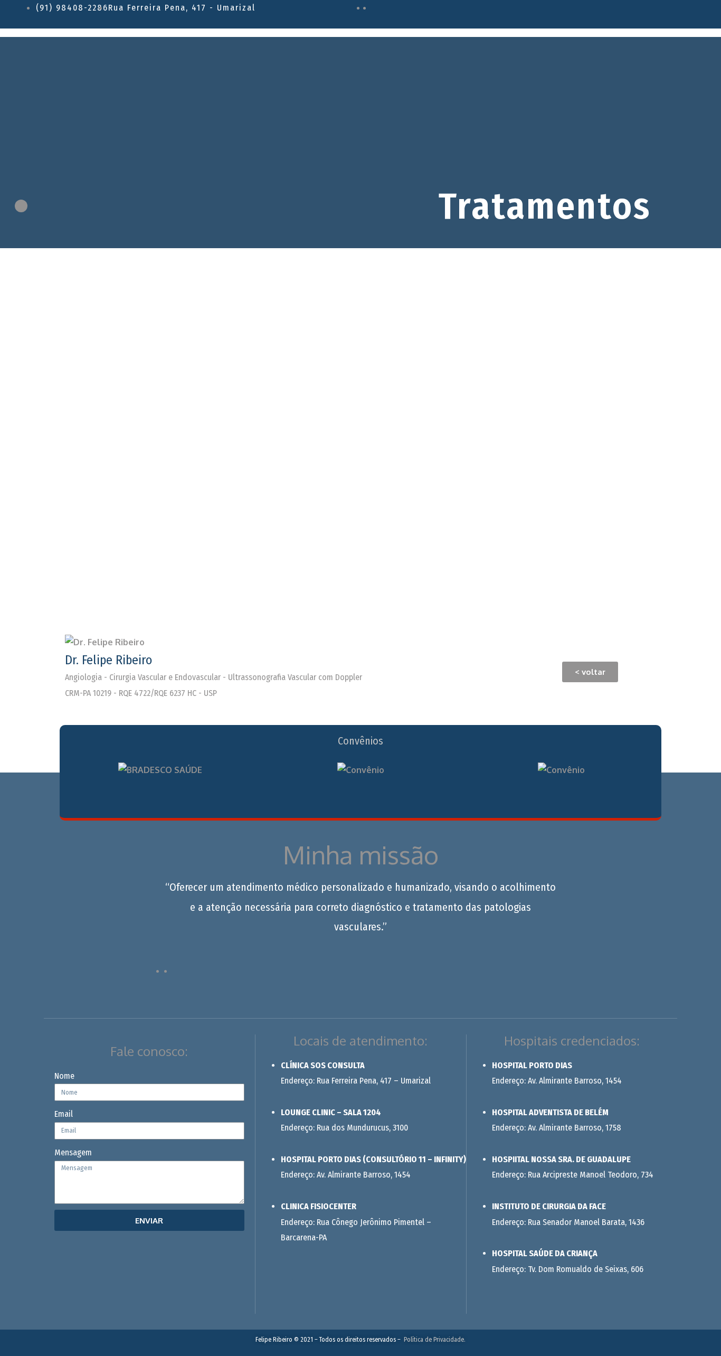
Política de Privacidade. (435, 1339)
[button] (590, 672)
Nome (64, 1076)
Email (63, 1114)
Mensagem (73, 1152)
